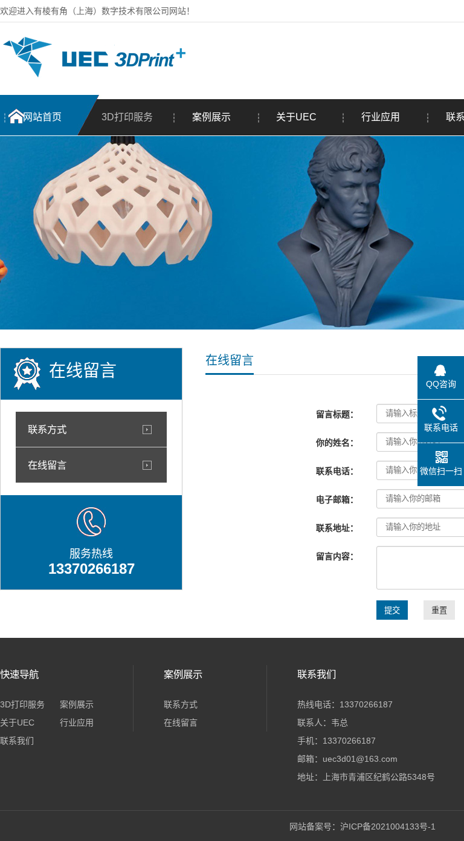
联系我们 (17, 740)
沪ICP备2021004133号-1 (388, 826)
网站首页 (42, 117)
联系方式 (47, 429)
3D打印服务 (127, 117)
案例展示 (211, 117)
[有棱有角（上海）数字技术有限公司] (92, 74)
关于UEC (296, 117)
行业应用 (380, 117)
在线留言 (47, 464)
